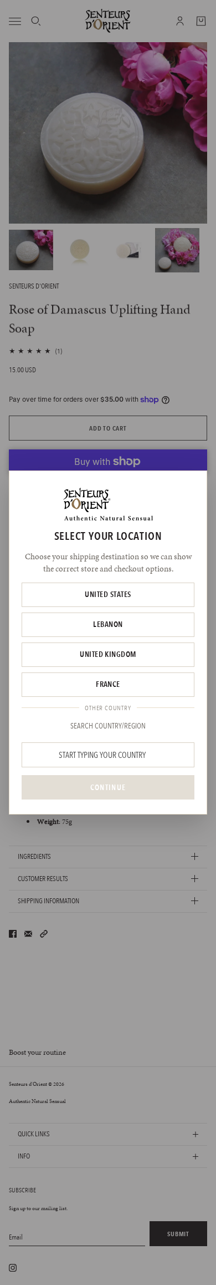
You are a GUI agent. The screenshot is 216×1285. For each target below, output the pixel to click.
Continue (108, 787)
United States (108, 594)
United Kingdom (108, 654)
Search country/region (108, 725)
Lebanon (107, 624)
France (108, 684)
